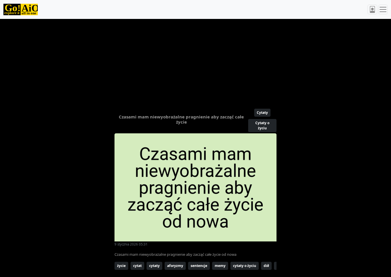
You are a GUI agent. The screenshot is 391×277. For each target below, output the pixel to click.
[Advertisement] (195, 61)
